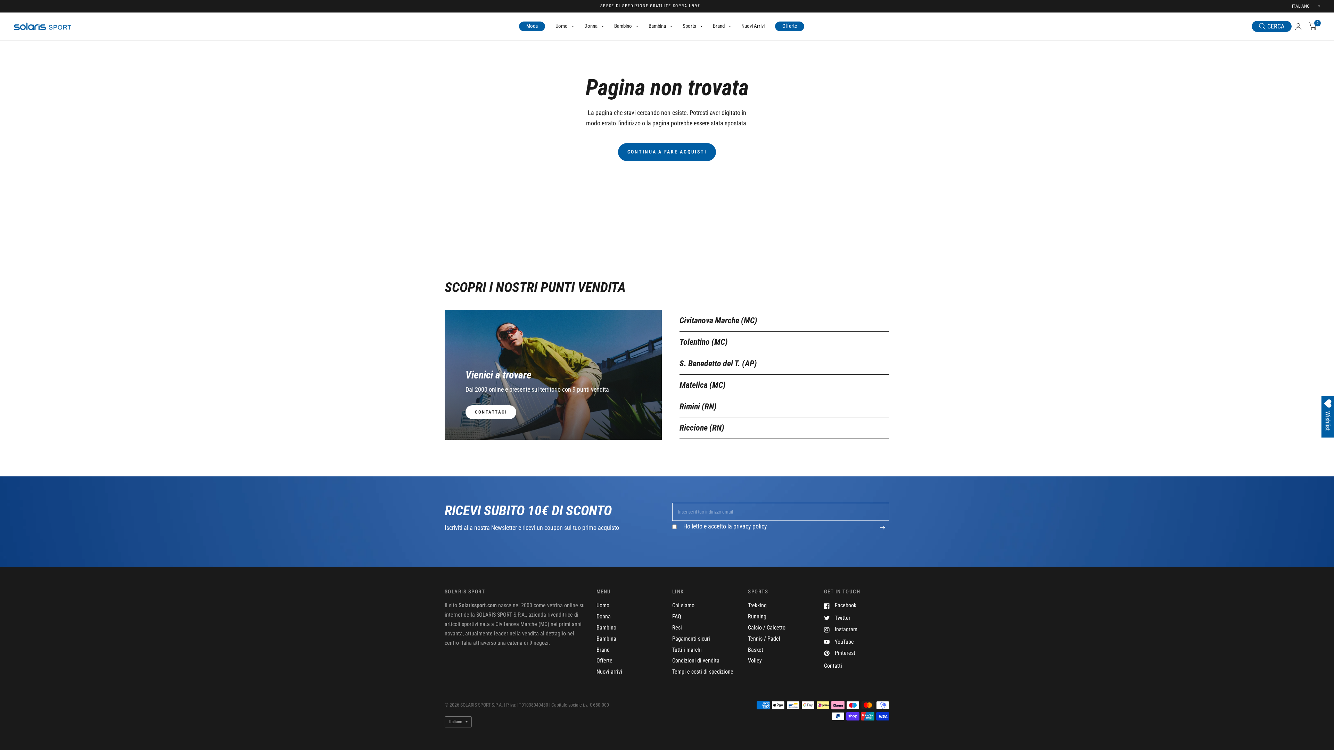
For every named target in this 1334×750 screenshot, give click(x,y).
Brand (719, 26)
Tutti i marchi (687, 650)
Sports (689, 26)
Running (757, 616)
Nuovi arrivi (609, 671)
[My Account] (1298, 26)
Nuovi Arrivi (753, 26)
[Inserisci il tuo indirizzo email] (882, 531)
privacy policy (750, 526)
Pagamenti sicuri (691, 638)
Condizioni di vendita (695, 660)
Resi (677, 627)
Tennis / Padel (764, 638)
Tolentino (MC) (704, 342)
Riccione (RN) (702, 428)
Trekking (757, 605)
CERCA (1275, 26)
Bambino (623, 26)
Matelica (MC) (703, 385)
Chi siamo (683, 605)
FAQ (676, 616)
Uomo (561, 26)
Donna (591, 26)
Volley (755, 660)
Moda (532, 26)
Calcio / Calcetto (766, 627)
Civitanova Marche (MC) (718, 320)
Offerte (789, 26)
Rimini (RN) (698, 406)
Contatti (833, 665)
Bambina (657, 26)
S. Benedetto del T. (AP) (718, 363)
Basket (755, 650)
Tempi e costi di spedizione (702, 671)
